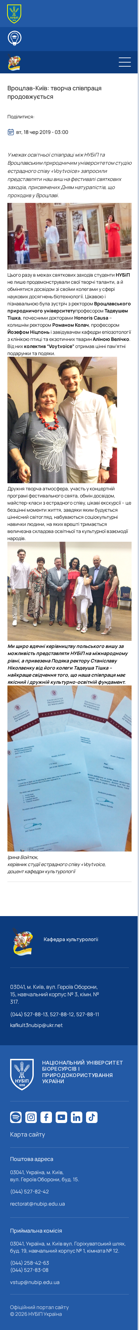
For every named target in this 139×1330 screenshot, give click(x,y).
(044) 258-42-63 (29, 1262)
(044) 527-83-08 (29, 1270)
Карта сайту (27, 1134)
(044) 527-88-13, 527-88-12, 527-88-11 (54, 1014)
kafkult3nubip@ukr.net (36, 1025)
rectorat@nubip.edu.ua (37, 1203)
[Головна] (14, 14)
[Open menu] (124, 62)
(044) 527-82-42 (29, 1191)
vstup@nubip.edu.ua (34, 1282)
